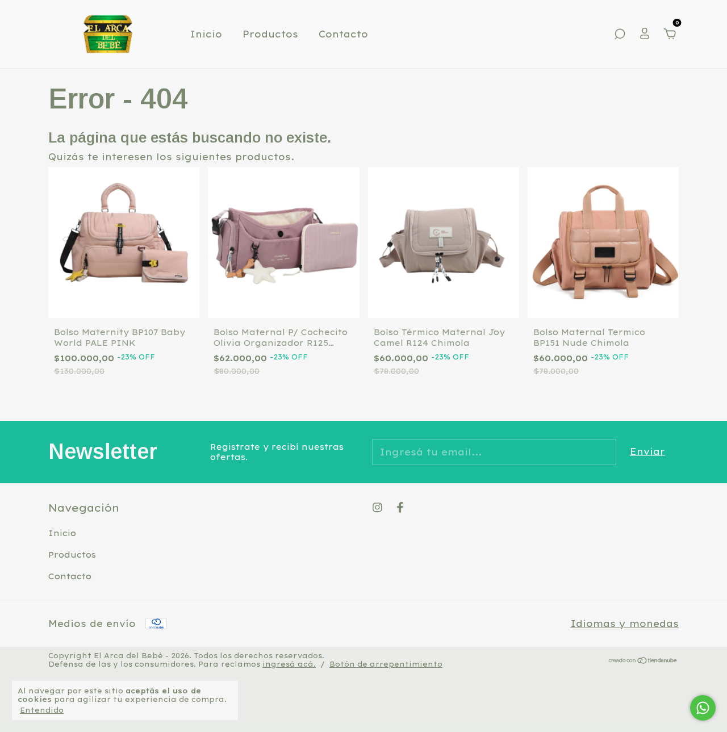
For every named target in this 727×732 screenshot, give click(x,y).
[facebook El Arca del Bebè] (400, 507)
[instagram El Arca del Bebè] (377, 507)
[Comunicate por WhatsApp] (703, 708)
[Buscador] (619, 34)
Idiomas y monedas (624, 623)
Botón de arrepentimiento (385, 664)
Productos (270, 34)
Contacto (343, 34)
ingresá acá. (289, 664)
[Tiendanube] (643, 661)
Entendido (42, 710)
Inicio (206, 34)
